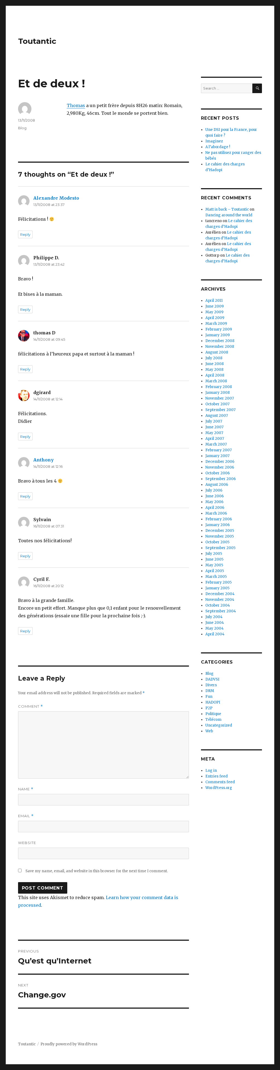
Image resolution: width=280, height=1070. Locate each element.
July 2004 (214, 617)
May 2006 (214, 502)
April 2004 (214, 634)
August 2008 (216, 352)
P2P (208, 708)
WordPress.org (218, 787)
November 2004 (219, 599)
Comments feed (220, 782)
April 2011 (214, 300)
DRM (209, 691)
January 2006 (217, 525)
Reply (25, 234)
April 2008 (214, 375)
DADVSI (212, 679)
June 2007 (214, 427)
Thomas (76, 105)
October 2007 (217, 404)
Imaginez (214, 141)
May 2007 (214, 433)
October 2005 (217, 542)
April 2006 (214, 507)
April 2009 (214, 317)
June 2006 (214, 496)
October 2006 (217, 473)
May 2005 (214, 565)
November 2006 (219, 467)
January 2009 (217, 335)
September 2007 (220, 410)
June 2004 (214, 622)
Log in (211, 770)
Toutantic (37, 41)
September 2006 (220, 479)
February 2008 (218, 387)
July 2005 (213, 553)
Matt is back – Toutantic (227, 209)
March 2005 (216, 576)
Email (26, 816)
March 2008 (216, 381)
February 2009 (218, 329)
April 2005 (214, 571)
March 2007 (216, 444)
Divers (211, 685)
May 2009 (214, 312)
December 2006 (219, 461)
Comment (30, 706)
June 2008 (214, 364)
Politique (213, 714)
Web (209, 731)
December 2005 (219, 530)
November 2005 (219, 536)
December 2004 (220, 594)
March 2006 (216, 513)
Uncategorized (218, 725)
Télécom (213, 719)
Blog (22, 128)
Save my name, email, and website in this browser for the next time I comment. (96, 871)
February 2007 (218, 450)
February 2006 (218, 519)
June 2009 (214, 306)
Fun (208, 696)
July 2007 (213, 421)
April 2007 (214, 438)
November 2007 (219, 398)
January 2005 (217, 588)
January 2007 (217, 456)
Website (27, 842)
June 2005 (214, 559)
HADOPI (212, 702)
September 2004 (220, 611)
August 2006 (216, 484)
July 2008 (213, 358)
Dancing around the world (228, 215)
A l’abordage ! (217, 147)
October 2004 (217, 605)
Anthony (43, 460)
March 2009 (216, 323)
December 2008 (219, 341)
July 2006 (213, 490)
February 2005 (218, 582)
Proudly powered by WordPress (68, 1044)
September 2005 (220, 548)
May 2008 (214, 369)
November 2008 (219, 346)
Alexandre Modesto (56, 198)
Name (25, 789)
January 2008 (217, 392)
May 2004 (214, 628)
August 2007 (216, 415)
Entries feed (216, 776)
